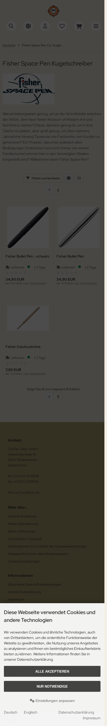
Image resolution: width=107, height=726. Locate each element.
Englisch (30, 712)
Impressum (92, 718)
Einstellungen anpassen (55, 701)
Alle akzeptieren (52, 671)
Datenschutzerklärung (76, 712)
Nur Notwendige (52, 686)
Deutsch (10, 712)
